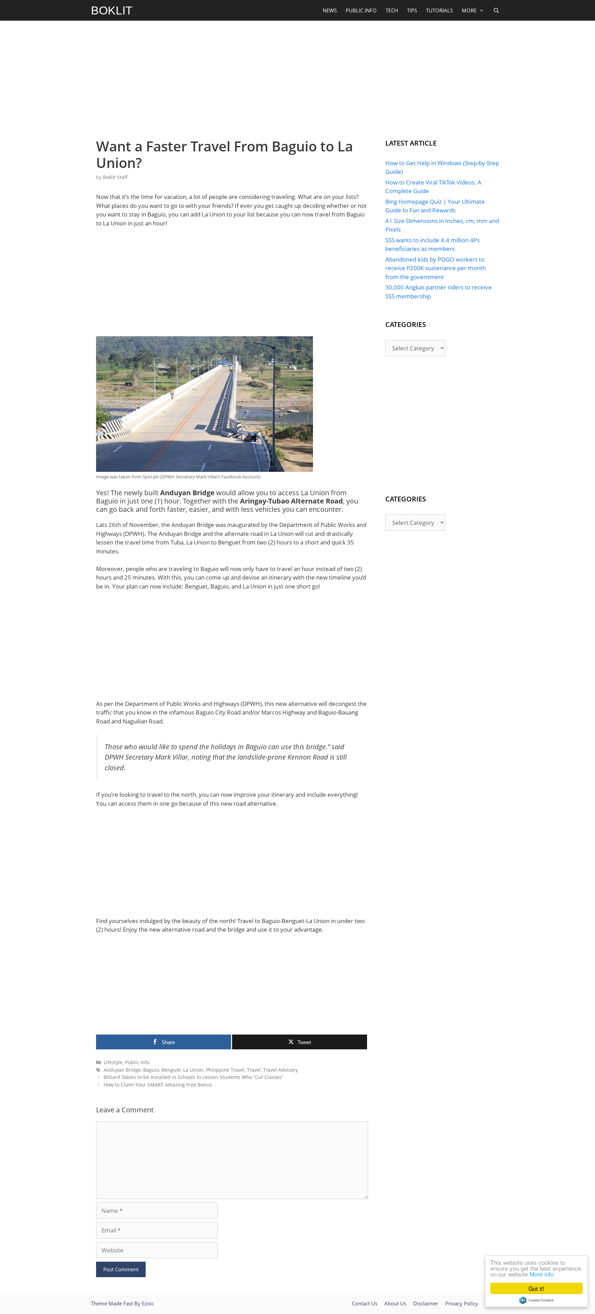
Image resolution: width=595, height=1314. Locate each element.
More (469, 10)
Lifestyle (113, 1062)
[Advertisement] (297, 78)
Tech (392, 10)
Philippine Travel (225, 1070)
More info (542, 1274)
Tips (412, 10)
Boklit (112, 10)
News (330, 10)
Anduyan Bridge (122, 1070)
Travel (254, 1070)
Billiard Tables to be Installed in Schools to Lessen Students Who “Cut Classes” (193, 1077)
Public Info (361, 10)
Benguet (171, 1070)
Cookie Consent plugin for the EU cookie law (536, 1300)
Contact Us (364, 1303)
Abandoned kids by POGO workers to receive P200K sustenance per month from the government (435, 268)
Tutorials (439, 10)
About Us (395, 1303)
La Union (193, 1070)
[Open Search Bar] (496, 10)
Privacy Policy (461, 1303)
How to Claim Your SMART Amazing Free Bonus (158, 1084)
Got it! (536, 1288)
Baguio (151, 1070)
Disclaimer (425, 1303)
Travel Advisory (280, 1070)
